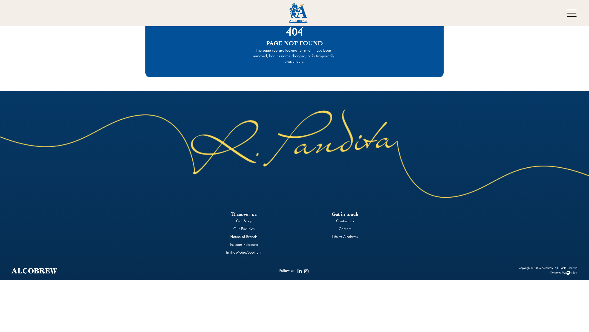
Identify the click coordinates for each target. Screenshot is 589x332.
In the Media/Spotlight (244, 252)
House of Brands (243, 236)
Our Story (244, 221)
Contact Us (345, 221)
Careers (345, 229)
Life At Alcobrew (345, 236)
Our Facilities (244, 229)
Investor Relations (244, 244)
